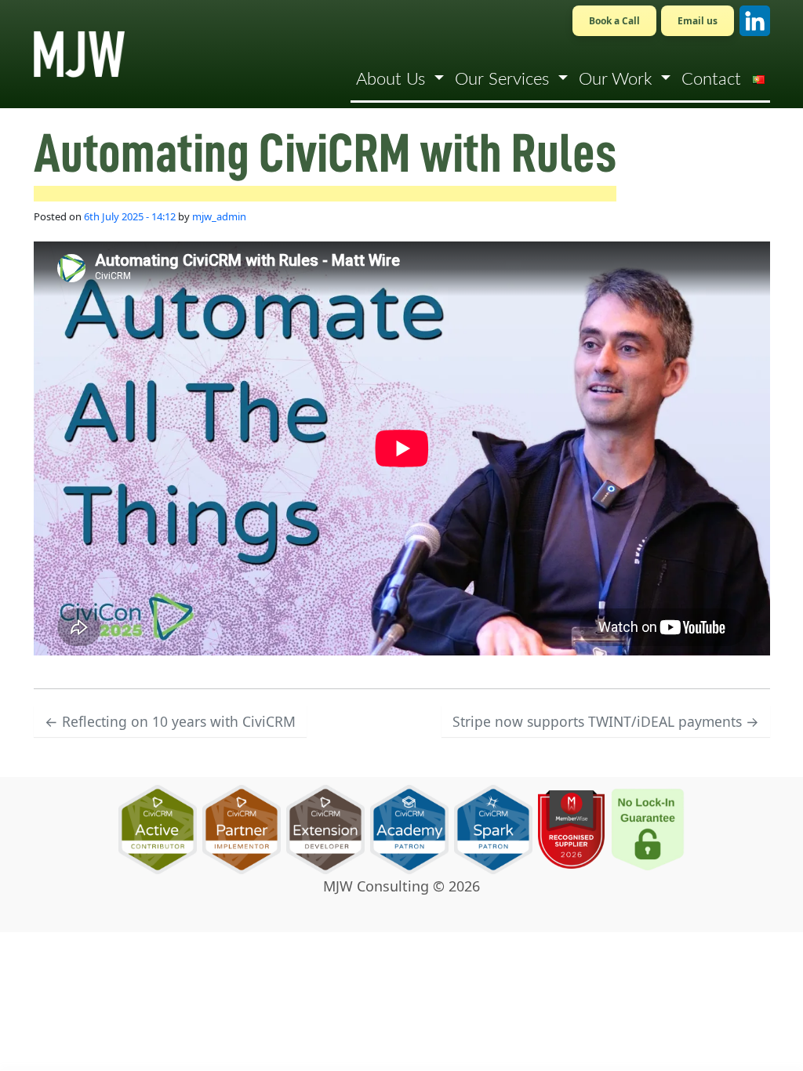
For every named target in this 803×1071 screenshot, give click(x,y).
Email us (698, 20)
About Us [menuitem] (393, 79)
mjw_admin (219, 216)
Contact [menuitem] (711, 79)
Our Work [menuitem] (617, 79)
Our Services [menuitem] (504, 79)
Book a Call (614, 20)
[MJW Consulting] (79, 54)
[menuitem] (758, 79)
